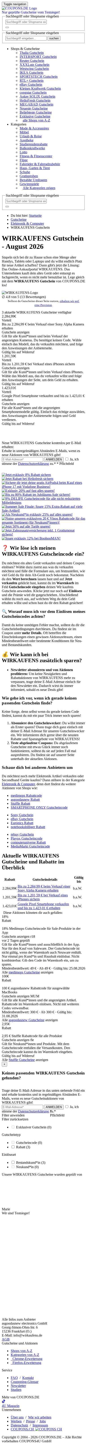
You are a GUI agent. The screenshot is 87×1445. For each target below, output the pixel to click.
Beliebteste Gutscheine (36, 112)
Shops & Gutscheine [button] (25, 49)
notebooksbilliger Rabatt (28, 827)
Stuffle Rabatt (20, 803)
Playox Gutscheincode (26, 838)
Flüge (24, 160)
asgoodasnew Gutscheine (26, 1020)
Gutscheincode (29, 1143)
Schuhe (25, 172)
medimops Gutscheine (24, 972)
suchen (54, 38)
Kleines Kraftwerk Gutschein (40, 88)
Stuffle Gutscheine (22, 1060)
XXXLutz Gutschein (34, 65)
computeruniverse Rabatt (28, 842)
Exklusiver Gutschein (33, 1127)
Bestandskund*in (30, 1162)
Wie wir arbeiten (39, 1417)
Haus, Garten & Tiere (35, 168)
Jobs (42, 1421)
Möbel (24, 132)
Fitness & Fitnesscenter (36, 156)
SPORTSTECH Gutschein (39, 76)
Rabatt (23, 1147)
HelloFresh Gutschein (35, 100)
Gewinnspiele (29, 184)
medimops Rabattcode (26, 795)
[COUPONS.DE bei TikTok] (3, 1402)
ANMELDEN (54, 459)
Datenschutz (19, 1425)
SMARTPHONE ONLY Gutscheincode (39, 807)
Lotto (23, 152)
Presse (30, 1421)
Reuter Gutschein (32, 61)
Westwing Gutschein (34, 68)
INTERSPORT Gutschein (38, 57)
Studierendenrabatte (34, 144)
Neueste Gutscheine (34, 108)
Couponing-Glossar (24, 1382)
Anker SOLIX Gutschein (37, 96)
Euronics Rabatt (22, 823)
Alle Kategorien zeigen (39, 188)
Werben (16, 1421)
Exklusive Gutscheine (35, 116)
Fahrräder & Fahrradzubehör (40, 164)
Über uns (17, 1417)
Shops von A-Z (21, 1351)
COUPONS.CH (23, 1429)
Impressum (40, 1425)
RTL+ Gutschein (32, 80)
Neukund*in (27, 1167)
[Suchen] (7, 27)
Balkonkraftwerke (32, 148)
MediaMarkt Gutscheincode (30, 846)
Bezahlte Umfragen (33, 180)
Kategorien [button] (18, 124)
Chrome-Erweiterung (26, 1359)
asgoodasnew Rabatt (25, 799)
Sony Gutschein (22, 815)
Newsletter (18, 1386)
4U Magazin (10, 1406)
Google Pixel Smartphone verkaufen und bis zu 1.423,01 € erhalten (43, 906)
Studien (16, 1390)
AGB (6, 1339)
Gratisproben (29, 176)
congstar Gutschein (33, 92)
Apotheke (26, 140)
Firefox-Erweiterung (26, 1363)
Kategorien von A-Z (25, 1355)
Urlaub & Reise (31, 136)
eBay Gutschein (31, 84)
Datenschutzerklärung (33, 464)
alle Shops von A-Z (36, 120)
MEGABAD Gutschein (36, 104)
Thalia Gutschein (32, 53)
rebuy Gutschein (22, 834)
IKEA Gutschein (31, 72)
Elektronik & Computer (18, 784)
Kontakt (28, 1378)
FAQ (14, 1378)
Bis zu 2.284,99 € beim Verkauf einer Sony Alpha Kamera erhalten (44, 888)
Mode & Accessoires (34, 128)
